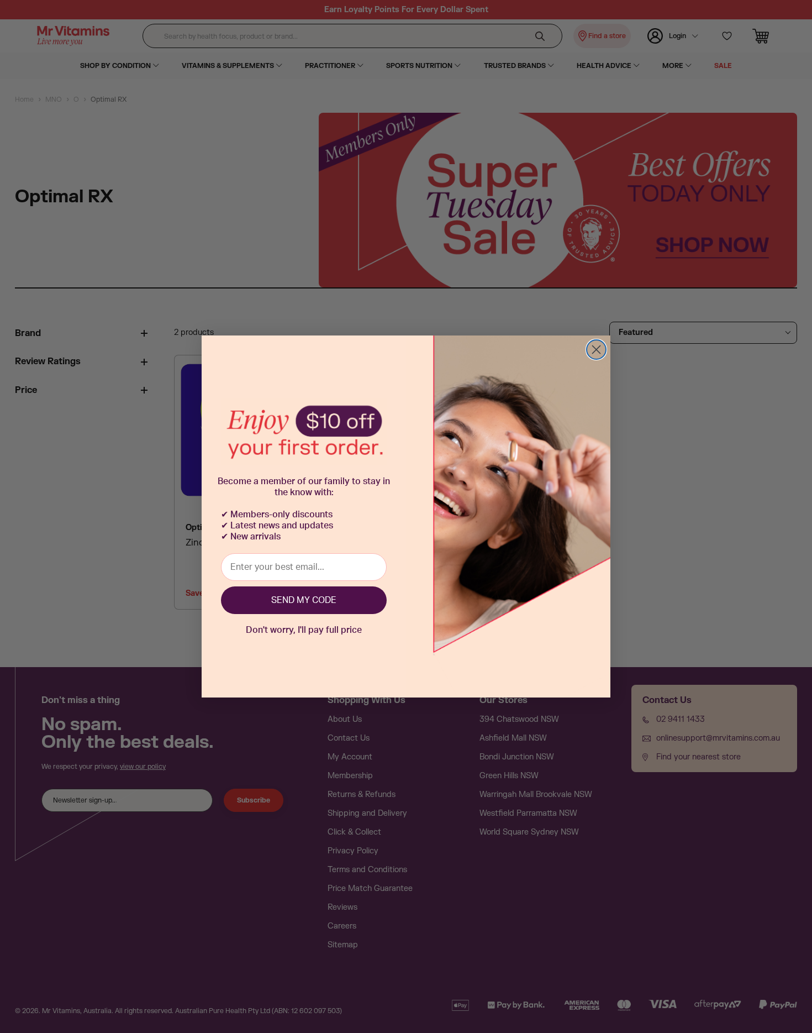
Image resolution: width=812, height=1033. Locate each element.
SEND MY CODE (303, 600)
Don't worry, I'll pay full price (304, 630)
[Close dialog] (596, 349)
